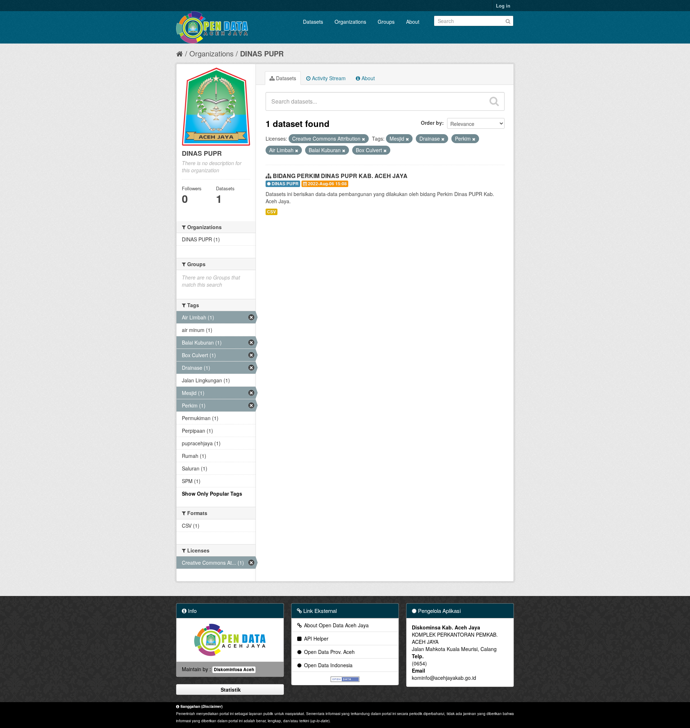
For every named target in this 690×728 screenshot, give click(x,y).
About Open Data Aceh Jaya (336, 625)
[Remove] (363, 139)
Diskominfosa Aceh (234, 669)
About (412, 21)
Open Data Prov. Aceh (329, 651)
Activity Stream (328, 78)
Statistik (230, 689)
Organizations (350, 21)
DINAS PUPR (262, 53)
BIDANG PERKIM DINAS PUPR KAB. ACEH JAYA (340, 176)
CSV (271, 212)
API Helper (315, 638)
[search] (494, 101)
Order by (431, 122)
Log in (503, 5)
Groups (386, 21)
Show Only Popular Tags (212, 493)
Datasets (313, 21)
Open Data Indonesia (328, 665)
